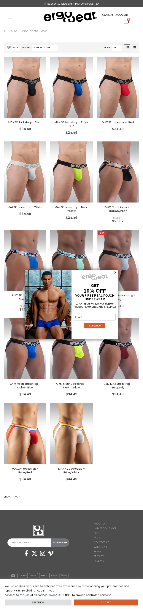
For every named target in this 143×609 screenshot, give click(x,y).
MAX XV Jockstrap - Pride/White (71, 470)
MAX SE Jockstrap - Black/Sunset (118, 209)
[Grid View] (127, 47)
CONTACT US (101, 542)
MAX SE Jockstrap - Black (25, 122)
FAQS (97, 537)
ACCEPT (106, 602)
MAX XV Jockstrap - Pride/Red (25, 470)
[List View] (134, 47)
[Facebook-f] (26, 553)
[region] (71, 594)
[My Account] (122, 15)
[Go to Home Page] (5, 31)
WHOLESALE (100, 547)
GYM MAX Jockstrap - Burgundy (118, 385)
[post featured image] (25, 87)
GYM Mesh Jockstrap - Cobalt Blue (25, 385)
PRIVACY (99, 556)
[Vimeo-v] (51, 553)
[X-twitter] (34, 553)
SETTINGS (38, 602)
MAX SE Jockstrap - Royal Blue (71, 124)
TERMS (97, 551)
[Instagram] (43, 553)
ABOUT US (100, 523)
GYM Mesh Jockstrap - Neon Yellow (71, 385)
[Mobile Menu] (10, 17)
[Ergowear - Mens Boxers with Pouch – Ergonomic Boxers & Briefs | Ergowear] (71, 17)
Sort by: (26, 47)
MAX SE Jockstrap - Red (118, 122)
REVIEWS (99, 561)
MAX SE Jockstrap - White (25, 207)
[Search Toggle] (107, 14)
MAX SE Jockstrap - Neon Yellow (71, 209)
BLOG (97, 533)
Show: (107, 47)
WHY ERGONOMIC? (105, 528)
